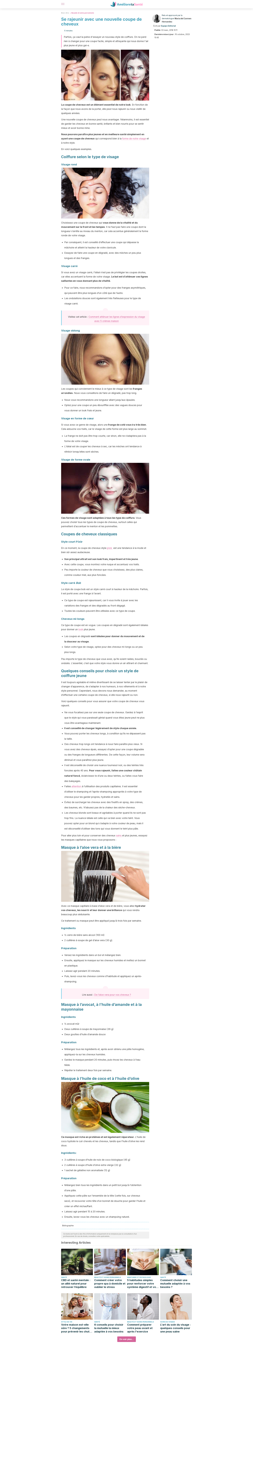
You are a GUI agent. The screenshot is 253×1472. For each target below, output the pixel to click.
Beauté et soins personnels (82, 13)
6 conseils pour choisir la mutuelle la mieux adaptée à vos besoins (108, 1328)
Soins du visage (167, 1322)
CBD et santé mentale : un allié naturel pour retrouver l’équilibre (75, 1284)
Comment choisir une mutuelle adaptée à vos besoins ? (175, 1284)
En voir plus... (127, 1339)
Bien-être (65, 13)
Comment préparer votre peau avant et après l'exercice (140, 1328)
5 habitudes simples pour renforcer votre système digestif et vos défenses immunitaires (142, 1284)
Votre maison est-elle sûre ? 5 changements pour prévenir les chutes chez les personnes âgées (77, 1328)
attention (77, 786)
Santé (64, 1277)
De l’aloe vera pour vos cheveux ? (112, 994)
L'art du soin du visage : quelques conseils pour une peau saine (175, 1328)
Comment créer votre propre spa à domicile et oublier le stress (109, 1284)
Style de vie (66, 1322)
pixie (110, 548)
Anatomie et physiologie (139, 1277)
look (80, 629)
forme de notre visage (133, 138)
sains (119, 835)
